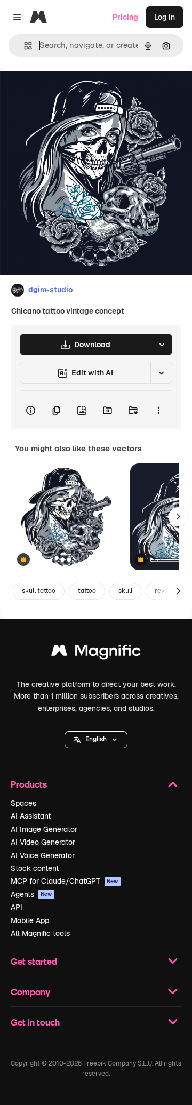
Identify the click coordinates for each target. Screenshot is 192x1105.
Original (68, 91)
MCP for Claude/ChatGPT (64, 881)
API (16, 907)
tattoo (87, 591)
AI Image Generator (44, 829)
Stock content (35, 868)
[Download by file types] (161, 344)
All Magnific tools (40, 933)
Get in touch (35, 1022)
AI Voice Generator (43, 855)
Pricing (125, 17)
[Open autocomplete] (23, 46)
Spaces (23, 803)
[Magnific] (96, 653)
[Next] (178, 516)
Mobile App (30, 920)
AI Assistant (31, 816)
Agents (31, 894)
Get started (34, 961)
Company (30, 991)
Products (29, 784)
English (96, 739)
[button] (96, 739)
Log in (164, 17)
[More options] (158, 410)
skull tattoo (38, 591)
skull (125, 591)
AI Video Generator (43, 842)
